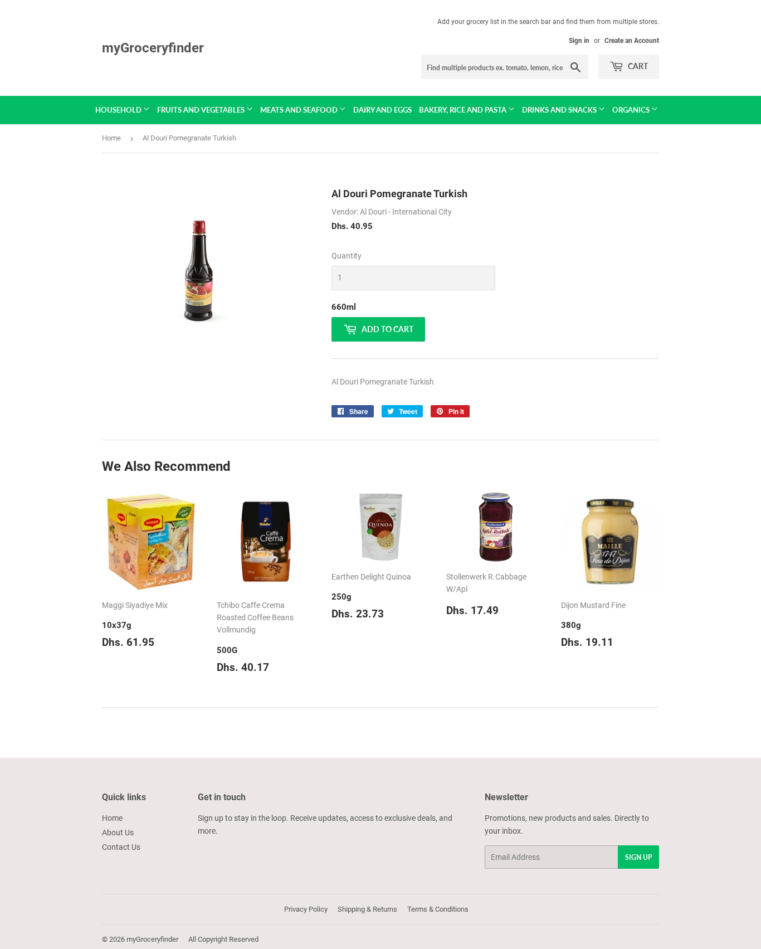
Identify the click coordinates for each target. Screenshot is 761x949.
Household (119, 109)
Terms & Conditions (438, 909)
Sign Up (638, 857)
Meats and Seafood (299, 109)
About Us (118, 832)
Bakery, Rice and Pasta (463, 109)
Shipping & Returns (367, 909)
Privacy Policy (306, 909)
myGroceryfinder (153, 48)
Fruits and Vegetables (201, 109)
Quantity (346, 255)
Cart (637, 66)
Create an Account (631, 41)
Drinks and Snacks (560, 109)
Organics (631, 109)
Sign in (579, 41)
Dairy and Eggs (382, 109)
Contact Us (121, 847)
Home (111, 138)
